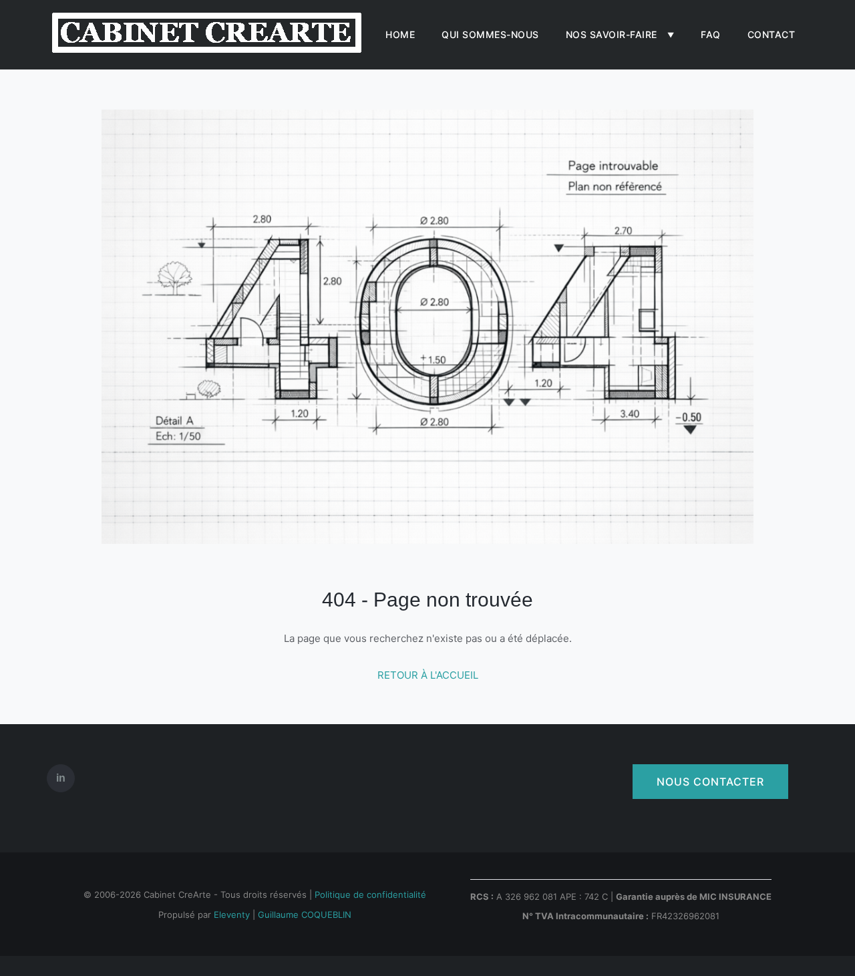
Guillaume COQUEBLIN (304, 914)
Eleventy (232, 914)
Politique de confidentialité (370, 894)
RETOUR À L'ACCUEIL (427, 675)
